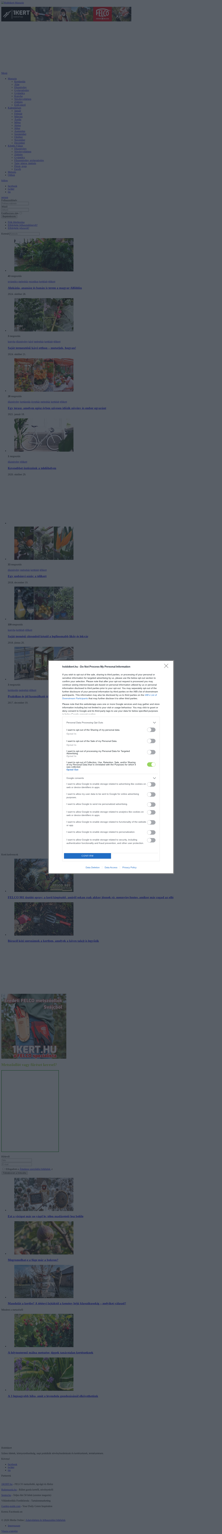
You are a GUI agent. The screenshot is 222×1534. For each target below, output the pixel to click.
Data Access (111, 867)
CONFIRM (88, 856)
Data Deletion (93, 867)
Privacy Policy (129, 867)
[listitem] (111, 722)
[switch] (151, 730)
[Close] (167, 667)
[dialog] (111, 767)
